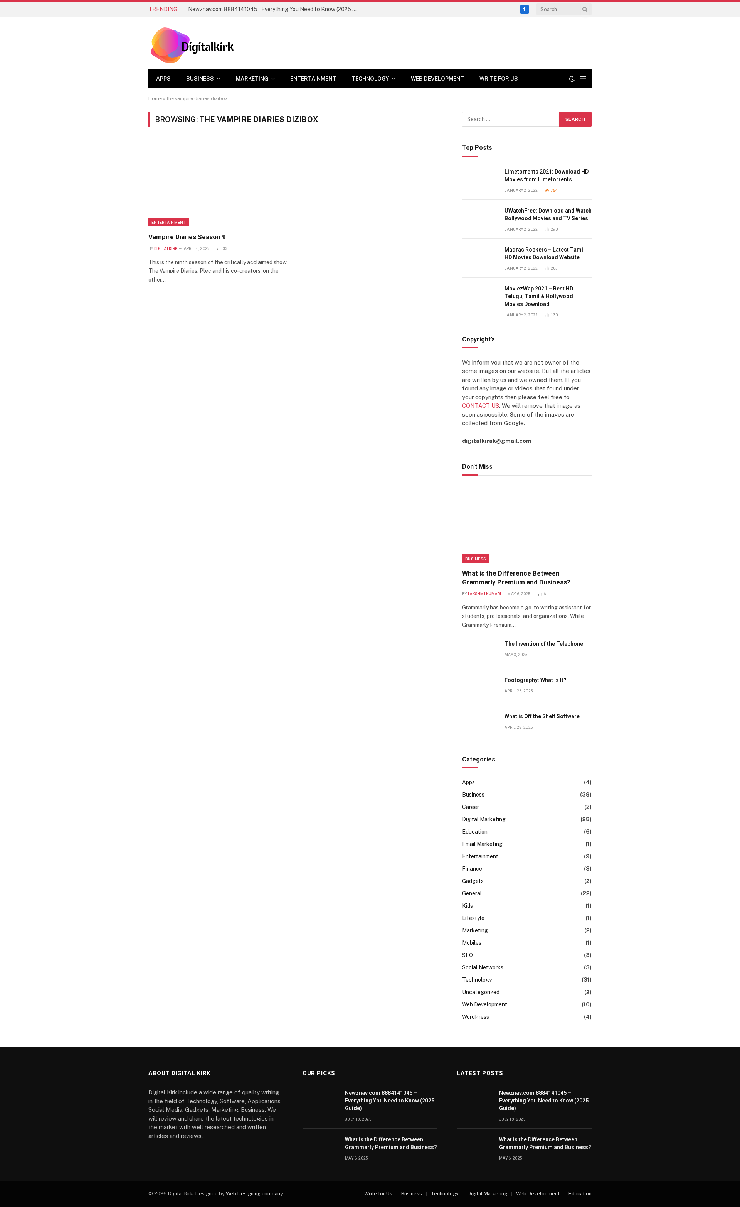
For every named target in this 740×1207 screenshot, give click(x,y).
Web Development (437, 79)
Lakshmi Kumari (484, 594)
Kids (467, 906)
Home (155, 98)
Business (200, 79)
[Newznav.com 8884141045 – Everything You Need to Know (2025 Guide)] (320, 1101)
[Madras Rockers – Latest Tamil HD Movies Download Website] (480, 258)
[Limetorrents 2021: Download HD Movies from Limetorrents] (480, 180)
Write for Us (498, 79)
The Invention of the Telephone (544, 644)
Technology (370, 79)
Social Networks (482, 967)
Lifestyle (473, 918)
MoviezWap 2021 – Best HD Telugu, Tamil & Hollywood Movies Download (539, 296)
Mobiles (471, 943)
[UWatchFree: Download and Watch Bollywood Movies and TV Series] (480, 219)
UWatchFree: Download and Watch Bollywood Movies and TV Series (548, 214)
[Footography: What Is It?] (480, 688)
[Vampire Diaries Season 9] (219, 184)
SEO (467, 955)
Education (475, 832)
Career (470, 807)
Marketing (252, 79)
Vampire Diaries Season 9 (187, 237)
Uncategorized (481, 992)
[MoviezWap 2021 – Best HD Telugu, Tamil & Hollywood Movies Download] (480, 297)
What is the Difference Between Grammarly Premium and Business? (516, 577)
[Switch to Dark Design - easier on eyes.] (572, 79)
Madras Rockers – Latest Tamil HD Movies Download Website (545, 253)
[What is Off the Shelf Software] (480, 725)
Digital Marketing (484, 819)
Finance (472, 869)
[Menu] (583, 79)
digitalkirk (165, 248)
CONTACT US (480, 405)
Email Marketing (482, 844)
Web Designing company (254, 1194)
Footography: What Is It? (536, 680)
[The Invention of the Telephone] (480, 652)
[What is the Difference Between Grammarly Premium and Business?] (527, 524)
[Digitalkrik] (195, 43)
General (472, 893)
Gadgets (473, 881)
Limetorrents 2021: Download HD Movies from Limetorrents (547, 175)
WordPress (475, 1017)
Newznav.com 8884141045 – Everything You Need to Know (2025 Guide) (275, 9)
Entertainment (313, 79)
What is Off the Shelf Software (542, 716)
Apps (163, 79)
